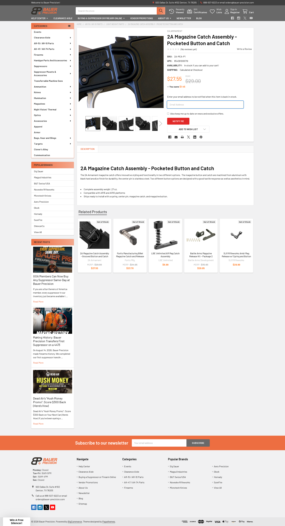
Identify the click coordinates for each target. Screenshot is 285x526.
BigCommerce (75, 521)
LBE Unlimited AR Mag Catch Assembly (165, 255)
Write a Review (244, 48)
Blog (199, 18)
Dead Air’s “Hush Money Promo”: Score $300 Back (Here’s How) (49, 402)
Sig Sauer (38, 171)
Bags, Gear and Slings (45, 138)
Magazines (39, 103)
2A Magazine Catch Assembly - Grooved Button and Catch (94, 255)
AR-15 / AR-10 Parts (44, 43)
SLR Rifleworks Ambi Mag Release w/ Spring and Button (236, 255)
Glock (36, 207)
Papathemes (108, 521)
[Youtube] (251, 18)
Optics (37, 115)
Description (88, 149)
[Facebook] (232, 18)
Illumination (40, 98)
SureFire (38, 219)
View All (38, 232)
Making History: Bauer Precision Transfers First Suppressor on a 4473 (48, 341)
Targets (38, 143)
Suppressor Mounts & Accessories (45, 73)
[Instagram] (238, 18)
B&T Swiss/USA (42, 183)
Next (161, 123)
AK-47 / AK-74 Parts (44, 49)
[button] (188, 129)
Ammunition (40, 86)
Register (235, 12)
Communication (42, 155)
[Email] (176, 137)
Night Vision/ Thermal (45, 109)
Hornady (38, 213)
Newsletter (184, 18)
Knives (37, 92)
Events (37, 32)
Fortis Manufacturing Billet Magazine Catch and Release (130, 255)
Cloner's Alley (41, 149)
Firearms (38, 54)
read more (38, 301)
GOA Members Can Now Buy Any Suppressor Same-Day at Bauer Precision (51, 279)
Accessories (40, 121)
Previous (82, 123)
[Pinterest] (201, 137)
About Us (163, 18)
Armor (37, 132)
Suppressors (40, 66)
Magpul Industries (42, 177)
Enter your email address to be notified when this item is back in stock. (202, 96)
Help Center (38, 18)
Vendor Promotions (141, 18)
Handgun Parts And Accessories (50, 60)
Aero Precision (41, 201)
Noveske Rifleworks (44, 189)
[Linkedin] (194, 137)
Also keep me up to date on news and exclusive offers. (197, 113)
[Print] (182, 137)
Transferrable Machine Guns (48, 81)
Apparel (38, 126)
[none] (121, 72)
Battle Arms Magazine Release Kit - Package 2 (201, 255)
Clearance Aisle (62, 18)
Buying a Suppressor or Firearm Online (100, 18)
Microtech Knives (42, 195)
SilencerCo (39, 226)
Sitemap (83, 503)
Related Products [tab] (93, 211)
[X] (245, 18)
